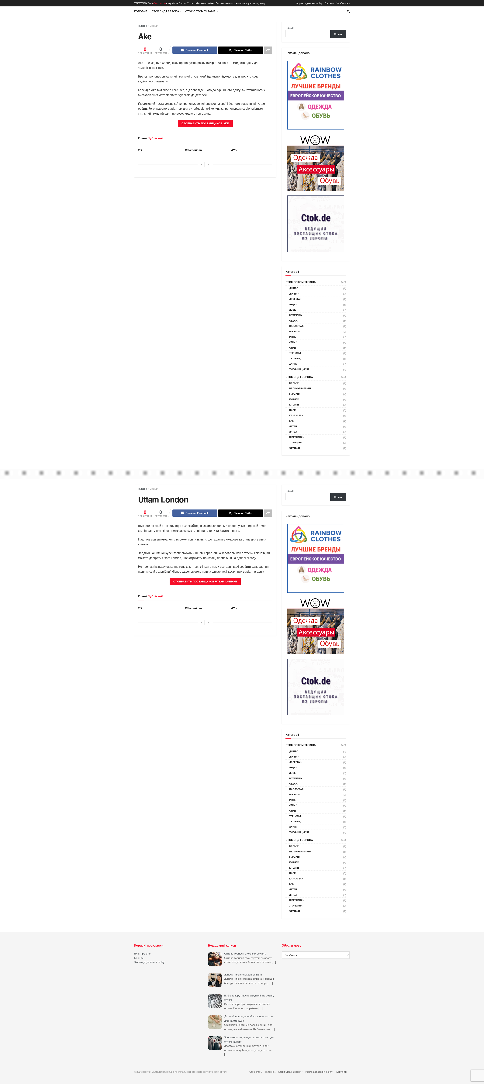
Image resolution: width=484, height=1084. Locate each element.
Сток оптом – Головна (261, 1071)
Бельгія (294, 383)
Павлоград (296, 326)
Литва (293, 431)
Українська (342, 3)
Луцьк (293, 304)
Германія (295, 393)
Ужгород (295, 358)
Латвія (293, 426)
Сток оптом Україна (200, 11)
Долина (294, 293)
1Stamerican (193, 150)
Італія (292, 410)
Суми (292, 347)
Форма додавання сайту (309, 3)
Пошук (289, 27)
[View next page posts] (208, 164)
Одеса (293, 320)
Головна (140, 11)
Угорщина (295, 442)
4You (234, 150)
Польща (294, 331)
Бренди (154, 25)
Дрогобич (295, 299)
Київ (292, 421)
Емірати (294, 399)
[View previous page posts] (202, 164)
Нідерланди (296, 437)
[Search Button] (348, 11)
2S (140, 150)
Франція (294, 448)
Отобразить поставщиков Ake (205, 123)
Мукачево (295, 315)
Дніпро (293, 288)
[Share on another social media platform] (268, 50)
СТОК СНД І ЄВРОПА (165, 11)
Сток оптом (159, 3)
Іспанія (294, 404)
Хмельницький (299, 369)
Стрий (293, 342)
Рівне (292, 336)
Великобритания (300, 388)
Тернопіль (295, 353)
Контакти (329, 3)
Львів (292, 309)
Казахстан (296, 415)
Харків (293, 363)
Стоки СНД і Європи (289, 1071)
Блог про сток (142, 953)
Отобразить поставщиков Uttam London (205, 581)
